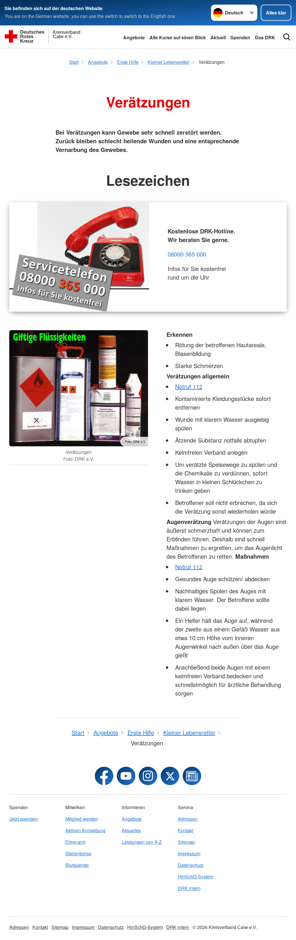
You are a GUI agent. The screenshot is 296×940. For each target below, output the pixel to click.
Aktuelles (131, 830)
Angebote (134, 37)
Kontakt (185, 830)
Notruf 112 (188, 386)
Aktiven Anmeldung (85, 830)
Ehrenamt (75, 842)
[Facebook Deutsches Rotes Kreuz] (104, 776)
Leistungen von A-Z (142, 842)
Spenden (240, 37)
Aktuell (218, 37)
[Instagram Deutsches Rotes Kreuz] (148, 776)
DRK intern (189, 888)
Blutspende (77, 865)
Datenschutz (191, 865)
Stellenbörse (78, 853)
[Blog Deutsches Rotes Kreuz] (192, 776)
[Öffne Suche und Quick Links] (286, 37)
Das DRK (265, 37)
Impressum (189, 853)
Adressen (187, 818)
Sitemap (186, 842)
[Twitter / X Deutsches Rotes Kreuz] (170, 776)
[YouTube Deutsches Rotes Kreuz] (126, 776)
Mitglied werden (81, 818)
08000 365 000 (187, 254)
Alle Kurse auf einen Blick (177, 37)
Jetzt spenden (23, 818)
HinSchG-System (195, 876)
